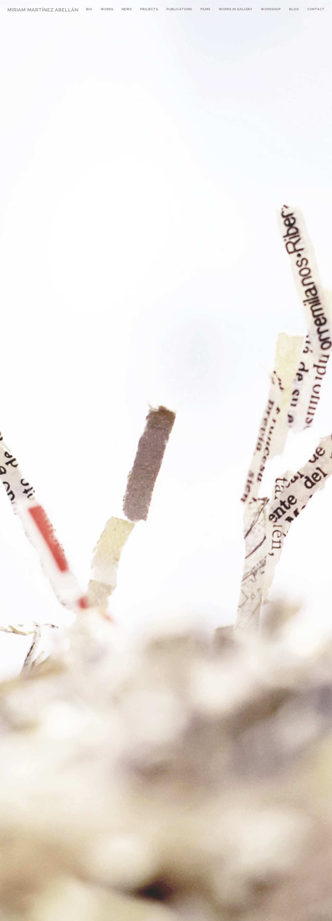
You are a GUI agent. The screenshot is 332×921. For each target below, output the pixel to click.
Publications (179, 9)
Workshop (271, 9)
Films (205, 9)
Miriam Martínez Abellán (43, 9)
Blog (294, 9)
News (127, 9)
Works (107, 9)
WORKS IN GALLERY (236, 9)
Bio (89, 9)
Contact (316, 9)
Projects (149, 9)
